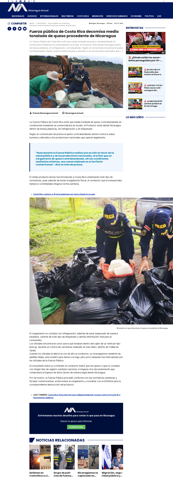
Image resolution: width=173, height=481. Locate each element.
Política (149, 16)
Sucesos (32, 16)
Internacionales (49, 16)
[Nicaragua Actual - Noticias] (28, 7)
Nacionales (18, 16)
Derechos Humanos (117, 16)
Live (159, 16)
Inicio (31, 23)
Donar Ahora (76, 427)
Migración (97, 16)
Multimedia (68, 16)
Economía (136, 16)
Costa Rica (83, 16)
